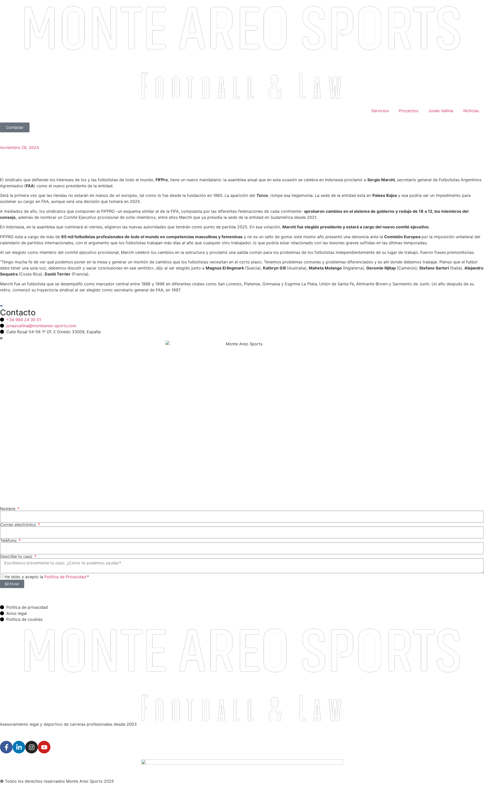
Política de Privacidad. (65, 576)
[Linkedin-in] (19, 747)
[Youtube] (44, 747)
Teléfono (9, 540)
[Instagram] (31, 747)
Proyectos (408, 110)
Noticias (471, 110)
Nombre (8, 509)
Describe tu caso (17, 556)
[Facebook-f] (6, 747)
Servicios (380, 110)
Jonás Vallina (440, 110)
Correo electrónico (18, 525)
